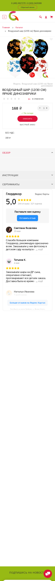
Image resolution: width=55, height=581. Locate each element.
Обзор (6, 152)
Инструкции (10, 175)
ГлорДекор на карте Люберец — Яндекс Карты (27, 309)
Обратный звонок (27, 7)
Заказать (27, 119)
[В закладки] (51, 39)
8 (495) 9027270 (18, 3)
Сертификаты (10, 184)
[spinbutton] (43, 108)
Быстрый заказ (27, 125)
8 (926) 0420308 (34, 3)
